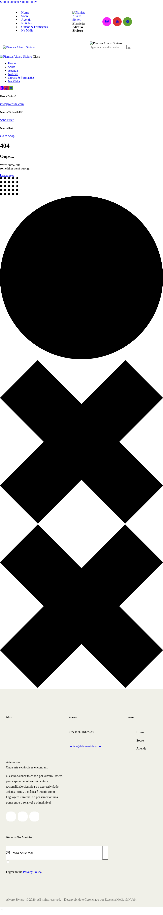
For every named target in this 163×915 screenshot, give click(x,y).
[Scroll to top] (1, 911)
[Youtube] (23, 816)
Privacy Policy (32, 872)
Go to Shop (7, 136)
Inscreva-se (105, 855)
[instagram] (106, 21)
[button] (92, 51)
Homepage (7, 175)
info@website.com (12, 104)
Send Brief (7, 120)
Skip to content (9, 1)
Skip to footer (28, 1)
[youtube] (117, 21)
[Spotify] (34, 816)
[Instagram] (11, 816)
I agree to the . (24, 872)
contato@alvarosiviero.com (86, 746)
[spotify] (127, 21)
